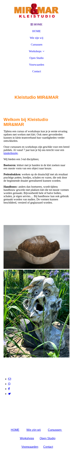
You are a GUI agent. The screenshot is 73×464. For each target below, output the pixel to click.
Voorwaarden (36, 64)
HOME (36, 31)
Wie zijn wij (36, 37)
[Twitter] (9, 393)
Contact (36, 71)
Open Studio (36, 57)
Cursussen (36, 44)
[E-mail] (9, 378)
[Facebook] (9, 388)
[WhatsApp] (9, 383)
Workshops (35, 51)
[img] (36, 10)
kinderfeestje (11, 153)
